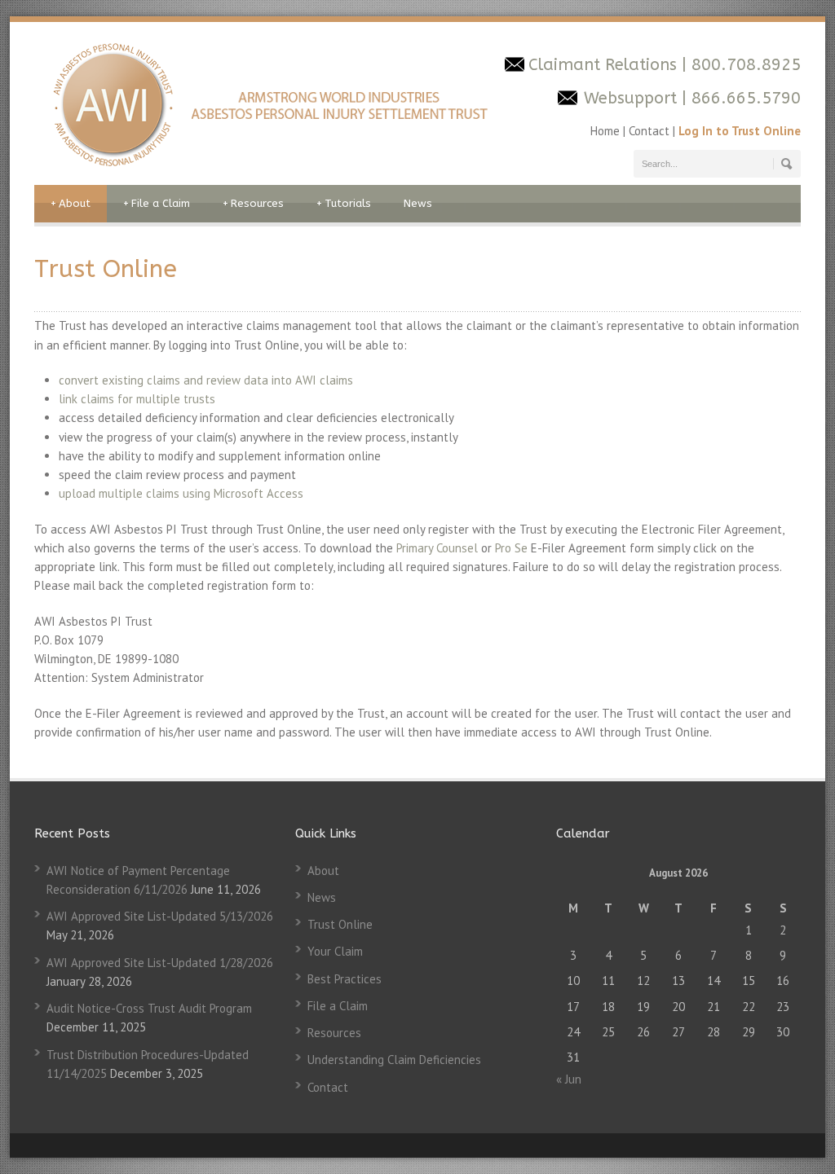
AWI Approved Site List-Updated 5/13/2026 (159, 916)
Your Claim (335, 951)
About (71, 203)
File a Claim (156, 203)
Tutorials (343, 203)
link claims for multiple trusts (137, 399)
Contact (649, 131)
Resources (253, 203)
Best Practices (344, 979)
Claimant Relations (605, 64)
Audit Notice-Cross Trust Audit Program (149, 1008)
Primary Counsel (437, 548)
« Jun (568, 1079)
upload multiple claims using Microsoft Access (181, 493)
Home (606, 131)
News (418, 203)
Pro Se (511, 548)
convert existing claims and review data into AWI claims (206, 380)
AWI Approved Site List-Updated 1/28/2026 (159, 962)
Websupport (630, 98)
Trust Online (340, 924)
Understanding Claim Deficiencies (394, 1059)
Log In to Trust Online (739, 131)
